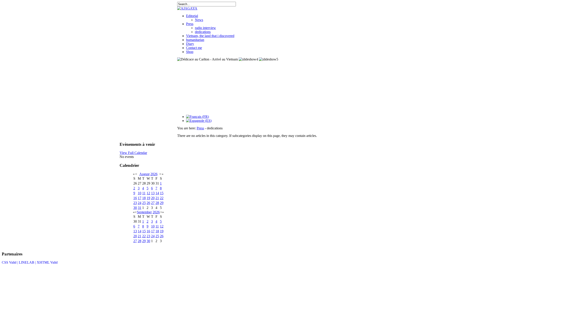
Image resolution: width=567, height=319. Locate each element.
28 (157, 203)
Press (189, 24)
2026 (153, 174)
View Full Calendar (133, 153)
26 (148, 203)
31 (139, 208)
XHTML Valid (47, 262)
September (144, 212)
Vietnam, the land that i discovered (210, 36)
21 (157, 198)
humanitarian (195, 40)
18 (144, 198)
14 (157, 193)
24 (139, 203)
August (144, 174)
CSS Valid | (10, 262)
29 (161, 203)
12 (148, 193)
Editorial (192, 16)
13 (153, 193)
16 (135, 198)
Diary (190, 44)
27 (153, 203)
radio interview (205, 28)
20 (153, 198)
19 (148, 198)
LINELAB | (28, 262)
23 (135, 203)
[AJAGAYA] (187, 8)
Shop (189, 52)
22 (161, 198)
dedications (203, 32)
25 (144, 203)
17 (139, 198)
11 (144, 193)
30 (135, 208)
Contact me (194, 48)
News (199, 20)
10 (139, 193)
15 (161, 193)
